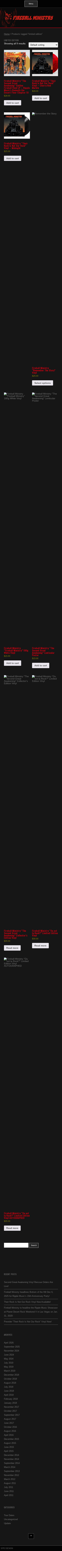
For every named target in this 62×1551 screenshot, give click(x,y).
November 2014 (11, 1459)
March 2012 (9, 1479)
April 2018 (9, 1395)
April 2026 (9, 1342)
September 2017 (12, 1415)
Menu (31, 4)
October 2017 (10, 1411)
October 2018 (10, 1379)
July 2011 (8, 1487)
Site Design (7, 1548)
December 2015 (11, 1439)
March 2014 (9, 1467)
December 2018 (11, 1375)
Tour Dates (9, 1515)
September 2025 (12, 1346)
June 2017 (9, 1423)
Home (7, 34)
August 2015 (10, 1443)
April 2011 (8, 1495)
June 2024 (9, 1354)
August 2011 (10, 1483)
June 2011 (9, 1491)
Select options (42, 383)
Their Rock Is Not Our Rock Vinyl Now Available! (27, 1302)
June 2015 (9, 1447)
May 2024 (8, 1359)
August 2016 (10, 1431)
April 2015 (9, 1451)
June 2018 (9, 1391)
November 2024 (11, 1350)
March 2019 (9, 1371)
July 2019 (8, 1363)
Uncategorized (11, 1519)
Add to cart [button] (12, 103)
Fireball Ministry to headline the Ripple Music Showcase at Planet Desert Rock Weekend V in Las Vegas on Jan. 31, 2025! (31, 1311)
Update (7, 1523)
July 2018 (8, 1387)
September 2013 (12, 1471)
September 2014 (12, 1463)
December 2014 (11, 1455)
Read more (12, 948)
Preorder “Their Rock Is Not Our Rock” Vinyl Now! (28, 1321)
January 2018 (10, 1403)
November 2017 (11, 1407)
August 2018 (10, 1383)
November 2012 (11, 1475)
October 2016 (10, 1427)
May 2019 (8, 1367)
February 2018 (11, 1399)
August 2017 (10, 1419)
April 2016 (9, 1435)
